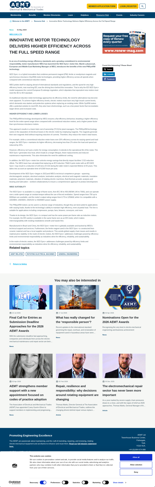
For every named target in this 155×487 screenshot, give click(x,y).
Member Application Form (102, 6)
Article (58, 415)
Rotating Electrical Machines (40, 254)
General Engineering (68, 254)
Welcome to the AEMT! (21, 21)
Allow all (136, 457)
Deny (136, 472)
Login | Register (128, 6)
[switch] (65, 482)
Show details (118, 482)
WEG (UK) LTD (15, 34)
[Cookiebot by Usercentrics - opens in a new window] (15, 482)
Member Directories (52, 15)
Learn (70, 15)
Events (119, 15)
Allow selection (136, 465)
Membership (16, 15)
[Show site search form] (142, 6)
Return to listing (20, 264)
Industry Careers (137, 15)
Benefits (32, 15)
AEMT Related (17, 254)
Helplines (85, 15)
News (11, 30)
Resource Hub (102, 15)
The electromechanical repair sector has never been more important (122, 390)
